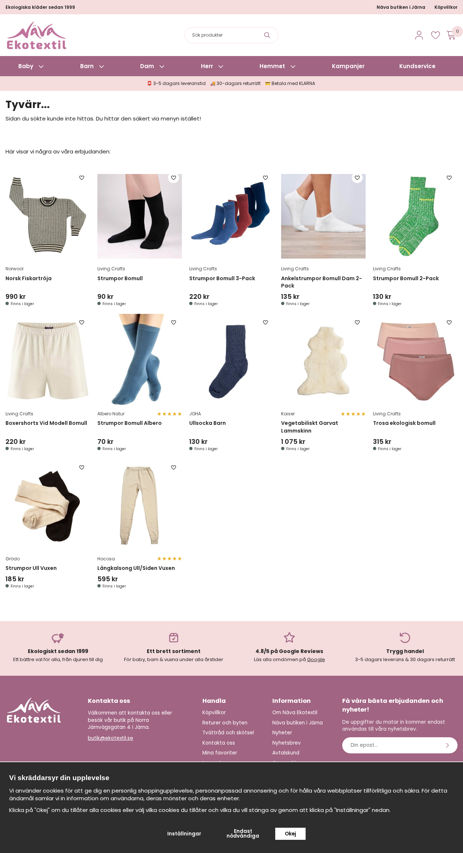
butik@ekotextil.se (110, 738)
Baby (25, 66)
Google (316, 659)
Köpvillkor (446, 7)
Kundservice (417, 66)
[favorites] (435, 35)
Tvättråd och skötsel (228, 732)
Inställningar (184, 833)
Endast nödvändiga (243, 834)
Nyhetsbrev (286, 742)
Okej (290, 833)
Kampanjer (348, 66)
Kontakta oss (218, 742)
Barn (87, 66)
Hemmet (272, 66)
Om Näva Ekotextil (294, 712)
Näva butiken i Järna (401, 7)
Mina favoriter (219, 752)
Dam (147, 66)
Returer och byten (224, 722)
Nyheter (282, 732)
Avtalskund (285, 752)
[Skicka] (448, 745)
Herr (207, 66)
